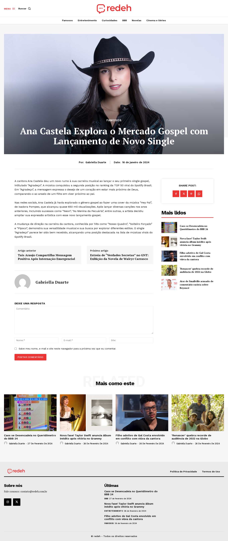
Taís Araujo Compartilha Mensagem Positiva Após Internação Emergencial (46, 257)
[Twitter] (183, 193)
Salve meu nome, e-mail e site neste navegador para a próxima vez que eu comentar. (67, 348)
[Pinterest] (191, 193)
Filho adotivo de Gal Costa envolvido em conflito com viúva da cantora (195, 256)
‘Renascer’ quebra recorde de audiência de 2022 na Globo (196, 270)
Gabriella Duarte (95, 162)
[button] (25, 8)
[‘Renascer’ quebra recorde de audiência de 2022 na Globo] (169, 270)
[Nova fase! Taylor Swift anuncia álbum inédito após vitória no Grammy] (169, 241)
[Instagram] (7, 502)
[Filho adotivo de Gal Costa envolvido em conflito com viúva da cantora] (169, 256)
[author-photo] (6, 443)
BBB (106, 498)
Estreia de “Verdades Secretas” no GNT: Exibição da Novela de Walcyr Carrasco (119, 257)
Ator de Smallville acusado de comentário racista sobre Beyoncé (196, 284)
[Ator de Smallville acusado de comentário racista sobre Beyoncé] (169, 284)
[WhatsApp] (199, 193)
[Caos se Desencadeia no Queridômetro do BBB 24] (169, 227)
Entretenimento (113, 511)
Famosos (114, 120)
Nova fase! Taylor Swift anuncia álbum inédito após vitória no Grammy (195, 242)
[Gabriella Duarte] (23, 282)
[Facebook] (176, 193)
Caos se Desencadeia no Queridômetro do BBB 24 (194, 227)
